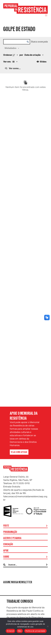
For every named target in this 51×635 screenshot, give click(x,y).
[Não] (47, 626)
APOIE (6, 550)
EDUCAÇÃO (8, 544)
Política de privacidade (35, 631)
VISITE (6, 526)
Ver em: (7, 61)
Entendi (10, 631)
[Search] (47, 564)
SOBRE (6, 557)
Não (19, 631)
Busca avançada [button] (39, 41)
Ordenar (7, 55)
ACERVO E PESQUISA (12, 538)
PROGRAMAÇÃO (10, 532)
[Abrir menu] (46, 15)
